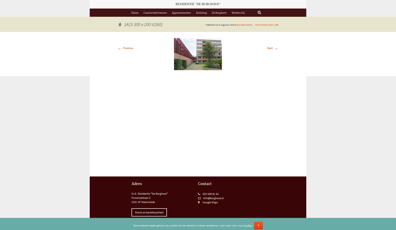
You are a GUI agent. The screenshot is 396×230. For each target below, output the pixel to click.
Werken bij (238, 13)
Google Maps (210, 202)
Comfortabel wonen (155, 13)
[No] (392, 223)
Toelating (201, 13)
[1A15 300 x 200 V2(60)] (198, 54)
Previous (125, 48)
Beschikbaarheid (244, 24)
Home (135, 13)
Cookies (247, 225)
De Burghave (219, 13)
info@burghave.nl (213, 198)
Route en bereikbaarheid (149, 212)
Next (272, 48)
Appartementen (181, 13)
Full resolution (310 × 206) (266, 24)
